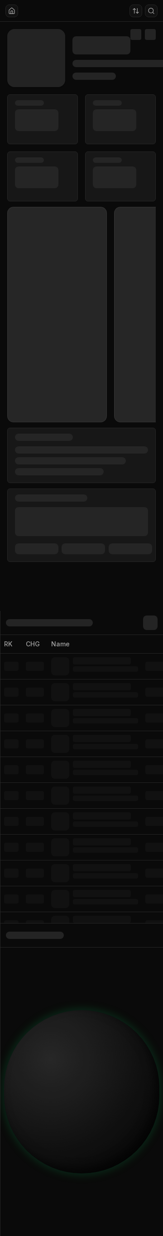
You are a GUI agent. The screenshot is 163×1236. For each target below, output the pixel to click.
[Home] (11, 11)
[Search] (151, 11)
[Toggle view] (135, 11)
